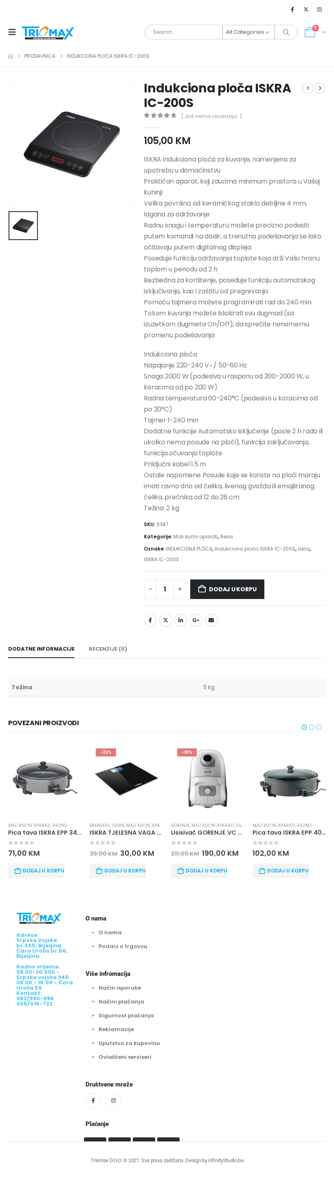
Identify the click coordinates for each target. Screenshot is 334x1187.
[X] (306, 9)
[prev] (308, 88)
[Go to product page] (44, 778)
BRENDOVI (100, 825)
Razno (60, 825)
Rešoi (226, 536)
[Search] (286, 32)
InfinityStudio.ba (225, 1160)
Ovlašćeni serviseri (125, 1057)
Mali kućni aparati (196, 536)
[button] (14, 32)
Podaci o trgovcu (123, 946)
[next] (320, 88)
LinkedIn (180, 620)
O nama (110, 932)
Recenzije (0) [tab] (108, 649)
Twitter (165, 620)
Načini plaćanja (121, 1002)
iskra (304, 548)
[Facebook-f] (93, 1100)
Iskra (118, 825)
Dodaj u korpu (232, 589)
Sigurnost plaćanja (126, 1015)
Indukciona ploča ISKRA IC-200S (255, 548)
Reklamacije (116, 1029)
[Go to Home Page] (10, 56)
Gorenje (180, 825)
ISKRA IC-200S (161, 559)
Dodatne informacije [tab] (41, 649)
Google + (195, 620)
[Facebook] (292, 9)
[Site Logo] (48, 32)
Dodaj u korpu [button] (43, 870)
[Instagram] (319, 9)
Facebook (150, 620)
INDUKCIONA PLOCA (189, 548)
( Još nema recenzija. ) (211, 116)
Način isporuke (120, 988)
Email (211, 620)
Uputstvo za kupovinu (129, 1043)
